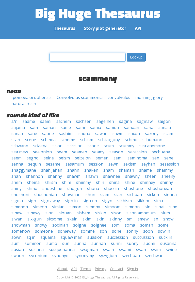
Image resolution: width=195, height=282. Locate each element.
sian (118, 194)
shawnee (111, 176)
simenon (19, 207)
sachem (63, 121)
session (96, 164)
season (116, 152)
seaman (79, 152)
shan (16, 176)
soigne (79, 225)
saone (48, 133)
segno (33, 158)
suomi (149, 243)
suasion (94, 237)
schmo (131, 139)
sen (155, 158)
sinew (16, 213)
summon (33, 243)
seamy (98, 152)
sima (158, 200)
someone (44, 231)
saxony (151, 133)
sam (34, 127)
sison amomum (141, 213)
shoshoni (20, 194)
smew (143, 219)
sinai (159, 207)
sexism (129, 164)
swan (141, 249)
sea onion (42, 152)
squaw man (71, 237)
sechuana (161, 152)
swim (156, 249)
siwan (16, 219)
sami (80, 127)
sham (108, 170)
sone (116, 231)
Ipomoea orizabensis (31, 97)
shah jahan (51, 170)
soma (130, 225)
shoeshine (52, 188)
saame (29, 121)
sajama (18, 127)
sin (147, 207)
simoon (132, 207)
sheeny (168, 176)
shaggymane (23, 170)
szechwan (154, 255)
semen (102, 158)
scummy (126, 146)
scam (168, 133)
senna (17, 164)
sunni (116, 243)
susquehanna (62, 249)
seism (64, 158)
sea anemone (152, 146)
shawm (73, 176)
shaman (126, 170)
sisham (83, 213)
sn (156, 219)
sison (116, 213)
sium (165, 213)
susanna (168, 243)
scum (109, 146)
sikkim (143, 200)
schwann (19, 146)
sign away (50, 200)
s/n (14, 121)
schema (48, 139)
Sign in (132, 268)
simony (93, 207)
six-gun (34, 219)
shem (16, 182)
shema (33, 182)
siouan (65, 213)
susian (17, 249)
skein (72, 219)
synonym (61, 255)
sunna (80, 243)
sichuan (134, 194)
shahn (73, 170)
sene (168, 158)
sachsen (83, 121)
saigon (164, 121)
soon (148, 231)
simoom (112, 207)
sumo (51, 243)
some (163, 225)
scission (75, 146)
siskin (100, 213)
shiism (51, 182)
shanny (55, 176)
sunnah (98, 243)
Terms (85, 268)
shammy (165, 170)
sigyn (107, 200)
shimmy (83, 182)
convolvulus (119, 97)
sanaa (17, 133)
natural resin (23, 103)
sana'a (164, 127)
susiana (36, 249)
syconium (38, 255)
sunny (132, 243)
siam (104, 194)
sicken (153, 194)
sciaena (40, 146)
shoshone (133, 188)
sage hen (105, 121)
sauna (84, 133)
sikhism (124, 200)
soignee (98, 225)
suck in (165, 237)
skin (100, 219)
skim (87, 219)
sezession (169, 164)
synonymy (84, 255)
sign (32, 200)
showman (71, 194)
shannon (34, 176)
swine (171, 249)
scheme (68, 139)
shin (100, 182)
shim (66, 182)
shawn (92, 176)
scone (93, 146)
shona (93, 188)
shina (114, 182)
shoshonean (160, 188)
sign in (71, 200)
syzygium (108, 255)
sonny (132, 231)
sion (49, 213)
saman (49, 127)
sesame (53, 164)
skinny (115, 219)
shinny (166, 182)
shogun (74, 188)
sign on (90, 200)
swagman (89, 249)
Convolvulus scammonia (80, 97)
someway (67, 231)
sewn (113, 164)
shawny (132, 176)
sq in (31, 237)
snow (168, 219)
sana (148, 127)
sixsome (54, 219)
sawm (117, 133)
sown (16, 237)
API (138, 28)
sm (130, 219)
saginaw (145, 121)
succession (117, 237)
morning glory (149, 97)
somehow (20, 231)
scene (30, 139)
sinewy (33, 213)
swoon (17, 255)
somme (88, 231)
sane (32, 133)
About (62, 268)
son (103, 231)
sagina (125, 121)
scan (15, 139)
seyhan (148, 164)
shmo (32, 188)
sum (15, 243)
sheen (150, 176)
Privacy (100, 268)
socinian (60, 225)
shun (90, 194)
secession (137, 152)
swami (125, 249)
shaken (91, 170)
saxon (134, 133)
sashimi (66, 133)
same (66, 127)
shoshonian (45, 194)
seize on (83, 158)
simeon (40, 207)
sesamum (75, 164)
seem (16, 158)
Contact (116, 268)
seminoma (137, 158)
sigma (17, 200)
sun (65, 243)
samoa (112, 127)
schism (86, 139)
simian (58, 207)
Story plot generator (105, 28)
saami (45, 121)
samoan (131, 127)
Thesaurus (64, 28)
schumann (152, 139)
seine (49, 158)
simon (75, 207)
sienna (170, 194)
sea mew (19, 152)
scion (57, 146)
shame (145, 170)
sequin (34, 164)
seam (62, 152)
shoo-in (111, 188)
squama (48, 237)
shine (130, 182)
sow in (164, 231)
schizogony (109, 139)
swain (108, 249)
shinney (147, 182)
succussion (143, 237)
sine (173, 207)
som (115, 225)
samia (95, 127)
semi (117, 158)
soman (146, 225)
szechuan (131, 255)
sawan (101, 133)
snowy (41, 225)
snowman (20, 225)
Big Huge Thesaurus (97, 12)
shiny (16, 188)
